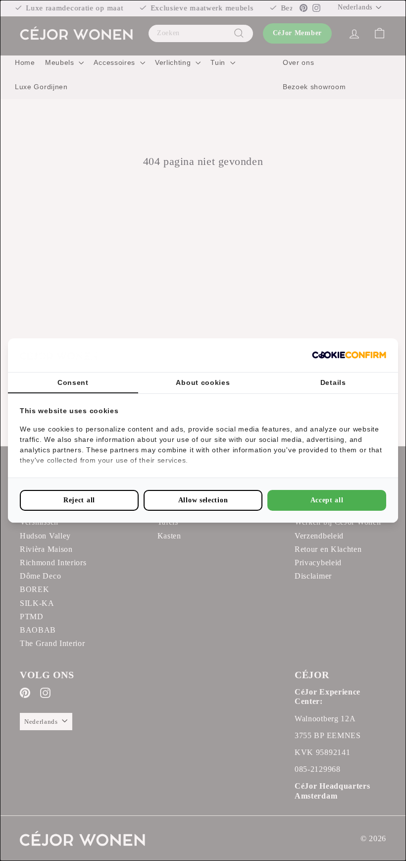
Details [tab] (333, 382)
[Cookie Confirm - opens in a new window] (349, 355)
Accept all (327, 500)
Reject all (79, 500)
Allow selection (203, 500)
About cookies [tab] (203, 382)
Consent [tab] (73, 382)
